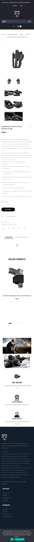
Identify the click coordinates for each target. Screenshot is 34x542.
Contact (5, 511)
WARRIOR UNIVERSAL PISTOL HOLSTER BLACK (17, 296)
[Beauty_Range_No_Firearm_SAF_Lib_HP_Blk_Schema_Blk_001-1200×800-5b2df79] (9, 116)
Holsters (21, 34)
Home (3, 34)
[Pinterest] (14, 228)
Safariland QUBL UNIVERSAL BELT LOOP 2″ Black (31, 126)
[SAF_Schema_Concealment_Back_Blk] (17, 59)
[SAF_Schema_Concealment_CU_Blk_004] (18, 104)
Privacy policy (20, 539)
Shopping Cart (7, 498)
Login (21, 5)
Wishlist (5, 495)
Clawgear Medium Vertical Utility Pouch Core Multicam (28, 126)
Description (8, 237)
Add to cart (8, 209)
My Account (6, 493)
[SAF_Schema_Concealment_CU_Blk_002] (18, 93)
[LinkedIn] (24, 228)
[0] (18, 26)
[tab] (9, 237)
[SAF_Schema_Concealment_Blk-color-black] (18, 81)
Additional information (22, 237)
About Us (5, 509)
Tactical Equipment (12, 34)
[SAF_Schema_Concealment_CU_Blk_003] (9, 104)
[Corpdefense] (17, 14)
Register (15, 5)
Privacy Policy (7, 514)
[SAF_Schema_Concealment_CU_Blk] (9, 93)
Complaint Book (7, 517)
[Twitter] (9, 228)
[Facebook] (3, 228)
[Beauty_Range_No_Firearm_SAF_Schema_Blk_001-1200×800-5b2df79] (18, 116)
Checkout (5, 500)
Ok (12, 539)
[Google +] (19, 228)
